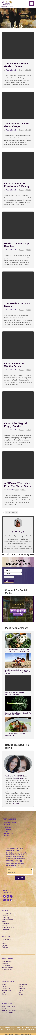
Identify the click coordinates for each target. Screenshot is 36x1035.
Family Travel (8, 825)
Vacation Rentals (7, 967)
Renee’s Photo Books (9, 1010)
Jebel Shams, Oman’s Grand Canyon (17, 125)
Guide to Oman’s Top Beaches (16, 245)
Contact (18, 1031)
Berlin (4, 984)
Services (5, 925)
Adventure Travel (10, 823)
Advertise (5, 916)
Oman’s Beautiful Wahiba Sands (14, 365)
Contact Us (5, 929)
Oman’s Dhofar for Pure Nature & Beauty (17, 185)
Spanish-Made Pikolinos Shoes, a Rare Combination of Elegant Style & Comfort (17, 672)
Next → (14, 512)
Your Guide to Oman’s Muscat (17, 305)
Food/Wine (7, 827)
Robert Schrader (11, 70)
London (4, 986)
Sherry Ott (9, 490)
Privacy (9, 1029)
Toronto (21, 994)
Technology (5, 945)
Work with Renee (7, 1012)
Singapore (22, 988)
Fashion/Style (6, 939)
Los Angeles (6, 988)
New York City (6, 990)
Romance (5, 964)
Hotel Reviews (6, 962)
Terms (14, 1029)
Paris (3, 992)
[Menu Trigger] (31, 3)
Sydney (21, 990)
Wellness (7, 836)
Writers (4, 1008)
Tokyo (20, 992)
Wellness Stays (7, 969)
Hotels (6, 831)
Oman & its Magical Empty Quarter (15, 425)
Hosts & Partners (7, 920)
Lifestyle (4, 943)
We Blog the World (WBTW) (15, 776)
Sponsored (5, 923)
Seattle (21, 986)
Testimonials (20, 1029)
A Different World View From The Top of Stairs (17, 484)
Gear (3, 941)
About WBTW (6, 914)
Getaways (7, 829)
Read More (15, 804)
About (2, 1027)
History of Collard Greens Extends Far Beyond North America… (18, 714)
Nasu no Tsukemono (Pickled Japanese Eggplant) (15, 693)
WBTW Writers (9, 833)
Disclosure (3, 1029)
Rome (4, 994)
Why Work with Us (8, 927)
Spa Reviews (6, 966)
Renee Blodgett (18, 778)
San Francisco (23, 984)
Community (5, 918)
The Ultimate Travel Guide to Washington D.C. (15, 734)
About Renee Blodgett (9, 1006)
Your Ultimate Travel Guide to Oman (16, 65)
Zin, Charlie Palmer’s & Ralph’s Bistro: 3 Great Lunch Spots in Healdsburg (18, 650)
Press (4, 922)
